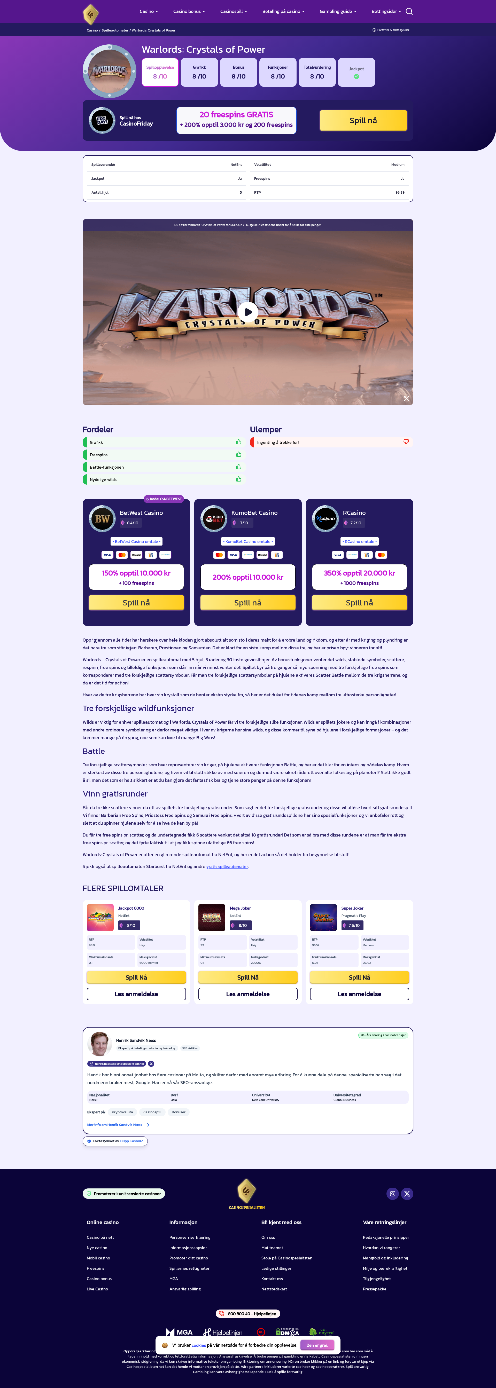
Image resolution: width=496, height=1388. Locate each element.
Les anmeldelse (136, 993)
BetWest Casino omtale (136, 541)
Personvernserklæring (190, 1237)
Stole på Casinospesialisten (286, 1258)
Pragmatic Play (354, 915)
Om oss (268, 1237)
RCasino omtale (359, 541)
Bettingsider (384, 11)
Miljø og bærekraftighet (385, 1268)
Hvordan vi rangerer (381, 1247)
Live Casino (97, 1289)
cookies (199, 1345)
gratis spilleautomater (227, 866)
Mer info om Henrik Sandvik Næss (114, 1124)
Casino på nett (100, 1237)
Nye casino (97, 1247)
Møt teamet (272, 1247)
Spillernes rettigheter (189, 1268)
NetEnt (123, 915)
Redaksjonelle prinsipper (386, 1237)
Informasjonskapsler (188, 1247)
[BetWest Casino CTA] (102, 518)
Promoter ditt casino (188, 1258)
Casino (147, 11)
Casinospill (231, 11)
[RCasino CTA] (325, 518)
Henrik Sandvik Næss (136, 1040)
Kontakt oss (272, 1278)
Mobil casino (98, 1258)
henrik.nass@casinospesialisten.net (119, 1063)
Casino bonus (187, 11)
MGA (173, 1278)
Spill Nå (136, 977)
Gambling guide (336, 11)
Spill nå (363, 120)
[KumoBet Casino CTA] (213, 518)
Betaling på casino (281, 11)
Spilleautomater (115, 30)
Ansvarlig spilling (185, 1289)
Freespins (95, 1268)
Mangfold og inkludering (385, 1258)
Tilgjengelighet (377, 1278)
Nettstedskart (274, 1289)
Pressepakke (374, 1289)
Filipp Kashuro (131, 1141)
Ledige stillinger (276, 1268)
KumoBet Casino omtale (248, 541)
